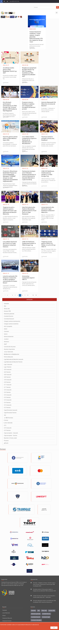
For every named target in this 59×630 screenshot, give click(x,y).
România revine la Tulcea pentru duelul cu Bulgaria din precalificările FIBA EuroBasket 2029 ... (44, 591)
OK (54, 627)
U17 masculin (7, 384)
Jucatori (6, 339)
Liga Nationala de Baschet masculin (13, 359)
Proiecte (6, 440)
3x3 (5, 415)
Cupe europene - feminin (10, 435)
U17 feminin (7, 387)
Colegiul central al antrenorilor (12, 321)
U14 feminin (7, 402)
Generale (6, 303)
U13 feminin (7, 407)
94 (33, 295)
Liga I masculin (8, 364)
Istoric (5, 334)
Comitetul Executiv (9, 318)
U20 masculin (7, 374)
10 (27, 295)
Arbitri (5, 329)
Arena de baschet (8, 336)
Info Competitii (8, 326)
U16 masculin (7, 390)
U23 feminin (7, 372)
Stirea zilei (7, 308)
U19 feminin (7, 430)
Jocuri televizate (8, 351)
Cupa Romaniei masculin (10, 410)
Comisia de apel (46, 617)
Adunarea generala (9, 313)
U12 (5, 425)
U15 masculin (7, 395)
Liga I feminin (7, 367)
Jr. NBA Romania (8, 417)
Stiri (5, 306)
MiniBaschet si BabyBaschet (11, 354)
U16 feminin (7, 392)
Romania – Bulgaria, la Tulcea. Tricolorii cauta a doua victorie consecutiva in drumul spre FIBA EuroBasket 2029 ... (44, 584)
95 (36, 295)
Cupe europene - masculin (11, 433)
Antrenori (6, 341)
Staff (5, 344)
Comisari (6, 331)
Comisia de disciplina (36, 620)
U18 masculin (7, 379)
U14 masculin (7, 400)
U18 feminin (7, 382)
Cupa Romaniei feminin (10, 412)
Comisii (6, 420)
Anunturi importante (9, 349)
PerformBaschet (8, 357)
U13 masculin (7, 405)
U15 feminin (7, 397)
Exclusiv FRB (7, 311)
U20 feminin (7, 377)
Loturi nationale (8, 422)
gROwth (6, 443)
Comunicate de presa (9, 346)
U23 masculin (7, 369)
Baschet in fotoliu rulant (10, 438)
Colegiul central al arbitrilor (11, 324)
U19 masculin (7, 428)
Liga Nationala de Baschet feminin (13, 362)
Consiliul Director (8, 316)
